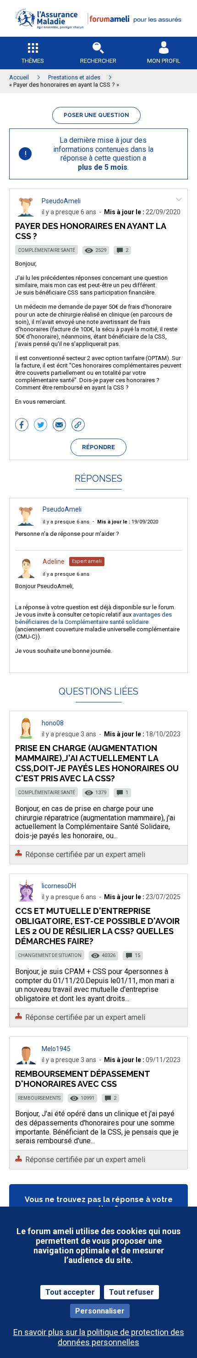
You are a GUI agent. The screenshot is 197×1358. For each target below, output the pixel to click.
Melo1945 (56, 1048)
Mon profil (164, 60)
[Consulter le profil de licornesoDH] (26, 899)
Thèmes (33, 60)
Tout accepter (70, 1292)
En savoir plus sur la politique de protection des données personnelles (98, 1337)
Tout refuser (131, 1292)
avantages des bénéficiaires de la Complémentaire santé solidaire (93, 618)
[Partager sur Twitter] (40, 426)
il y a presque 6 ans (66, 522)
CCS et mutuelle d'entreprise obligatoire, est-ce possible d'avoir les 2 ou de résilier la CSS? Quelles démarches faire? (97, 926)
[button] (98, 34)
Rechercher (98, 60)
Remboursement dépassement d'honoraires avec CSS (82, 1079)
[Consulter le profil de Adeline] (26, 575)
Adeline (54, 561)
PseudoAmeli (61, 201)
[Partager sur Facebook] (21, 426)
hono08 (53, 723)
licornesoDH (59, 886)
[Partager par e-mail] (59, 426)
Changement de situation (50, 955)
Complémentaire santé (46, 250)
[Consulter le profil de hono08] (26, 736)
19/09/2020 (127, 522)
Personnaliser (100, 1311)
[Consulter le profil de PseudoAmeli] (26, 214)
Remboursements (39, 1098)
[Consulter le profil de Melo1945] (26, 1061)
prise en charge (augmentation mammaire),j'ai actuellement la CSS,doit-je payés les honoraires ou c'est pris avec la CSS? (97, 763)
